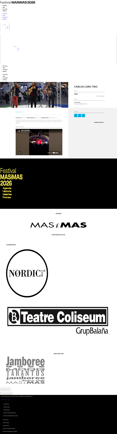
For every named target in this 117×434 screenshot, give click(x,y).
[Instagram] (3, 22)
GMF (4, 7)
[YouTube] (12, 22)
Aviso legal (6, 407)
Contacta (6, 404)
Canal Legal (6, 410)
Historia (5, 9)
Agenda (5, 6)
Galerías (5, 70)
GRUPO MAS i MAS (5, 400)
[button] (5, 25)
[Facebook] (9, 22)
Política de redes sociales (10, 416)
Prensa (5, 11)
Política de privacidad (9, 413)
